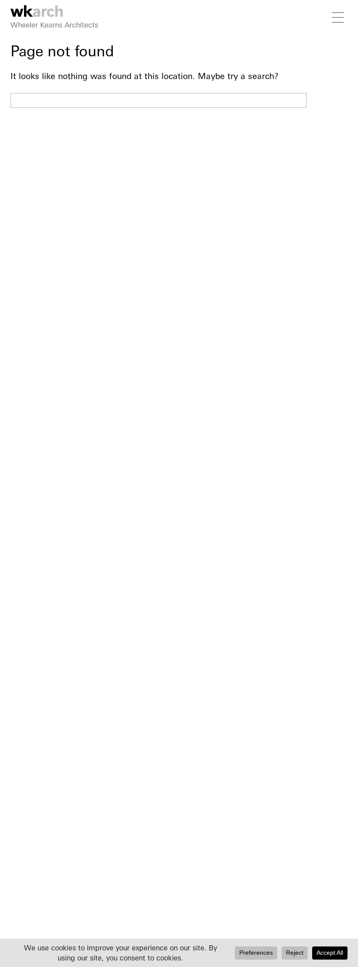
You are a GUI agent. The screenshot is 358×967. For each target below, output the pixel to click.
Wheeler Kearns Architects (54, 25)
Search (329, 100)
